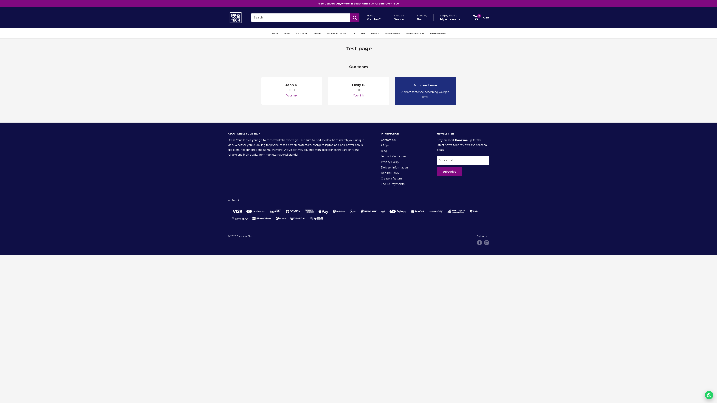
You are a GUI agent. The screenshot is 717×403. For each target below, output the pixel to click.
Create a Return (391, 178)
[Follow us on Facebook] (479, 242)
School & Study (415, 33)
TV (353, 33)
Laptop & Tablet (336, 33)
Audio (287, 33)
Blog (384, 151)
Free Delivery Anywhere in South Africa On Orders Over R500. (358, 3)
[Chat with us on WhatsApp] (709, 395)
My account (449, 19)
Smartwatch (392, 33)
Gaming (375, 33)
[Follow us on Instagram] (486, 242)
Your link (291, 95)
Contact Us (388, 140)
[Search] (354, 17)
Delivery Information (394, 167)
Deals (274, 33)
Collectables (438, 33)
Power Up (302, 33)
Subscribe (449, 171)
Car (363, 33)
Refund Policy (390, 173)
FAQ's (385, 145)
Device (399, 19)
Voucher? (374, 19)
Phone (317, 33)
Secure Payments (392, 184)
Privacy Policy (390, 162)
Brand (421, 19)
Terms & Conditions (393, 156)
